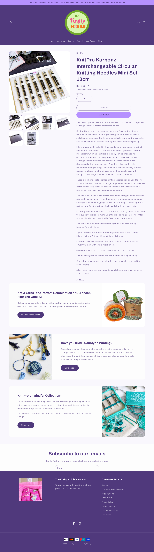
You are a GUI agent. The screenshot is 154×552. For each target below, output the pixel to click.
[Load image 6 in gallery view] (31, 138)
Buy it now (104, 115)
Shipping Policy (108, 494)
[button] (11, 22)
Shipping (89, 89)
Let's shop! (70, 368)
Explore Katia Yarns (30, 315)
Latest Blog (106, 515)
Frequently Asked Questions (113, 489)
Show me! (26, 425)
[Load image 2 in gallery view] (31, 122)
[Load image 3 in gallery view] (47, 122)
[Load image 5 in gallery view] (16, 138)
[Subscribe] (96, 468)
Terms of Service (108, 506)
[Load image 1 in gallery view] (16, 122)
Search (105, 485)
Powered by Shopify (85, 544)
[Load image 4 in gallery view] (63, 122)
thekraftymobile (73, 544)
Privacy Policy (107, 502)
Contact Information (110, 510)
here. (130, 218)
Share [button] (81, 280)
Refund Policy (107, 498)
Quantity (79, 94)
